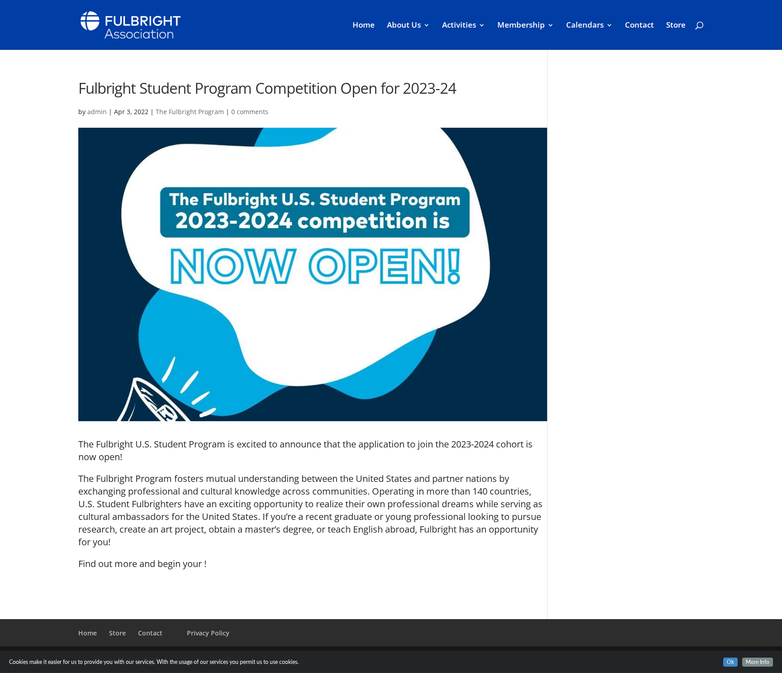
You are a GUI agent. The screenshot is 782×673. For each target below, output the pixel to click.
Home (364, 26)
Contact (639, 26)
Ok (730, 662)
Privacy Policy (208, 633)
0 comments (249, 111)
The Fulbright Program (190, 111)
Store (676, 26)
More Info (757, 662)
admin (97, 111)
